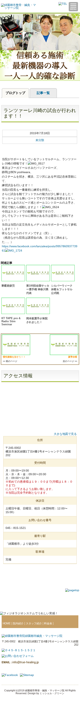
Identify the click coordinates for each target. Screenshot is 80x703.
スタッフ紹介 (34, 623)
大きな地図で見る (65, 433)
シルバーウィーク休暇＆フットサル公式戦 (61, 289)
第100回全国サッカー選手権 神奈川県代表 (37, 289)
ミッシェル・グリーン (52, 693)
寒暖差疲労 (8, 285)
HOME (7, 623)
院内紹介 (18, 623)
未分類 (39, 140)
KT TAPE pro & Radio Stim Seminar (11, 321)
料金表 (48, 623)
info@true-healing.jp (20, 662)
